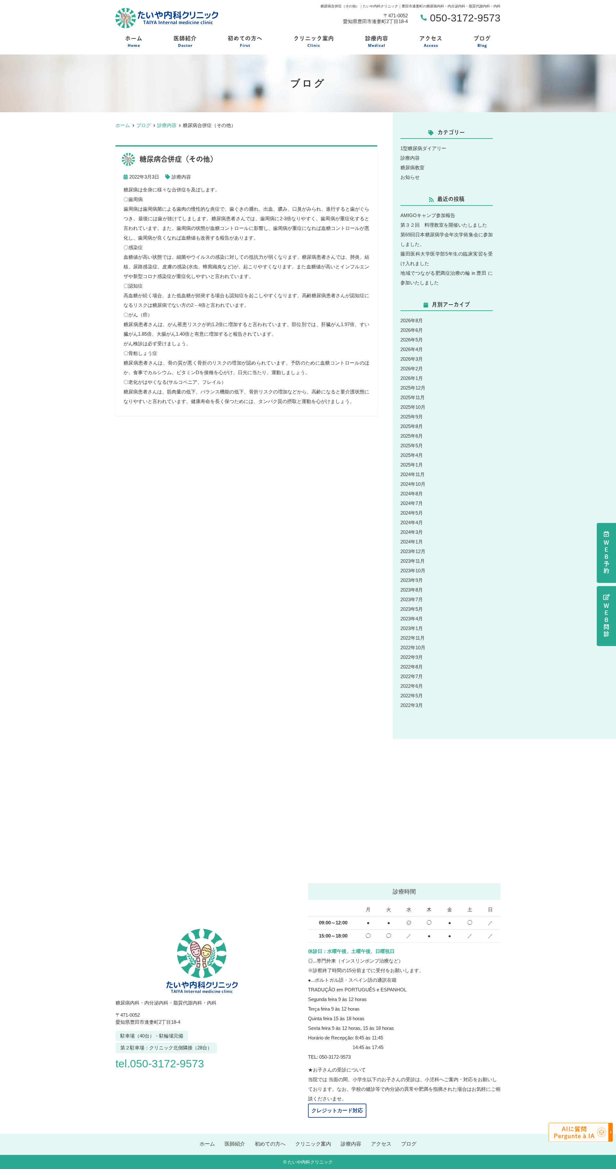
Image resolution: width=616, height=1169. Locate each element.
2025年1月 (411, 464)
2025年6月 (411, 436)
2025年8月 (411, 426)
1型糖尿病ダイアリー (423, 148)
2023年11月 (412, 561)
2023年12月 (412, 551)
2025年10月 (412, 407)
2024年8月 (411, 493)
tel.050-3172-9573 (160, 1063)
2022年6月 (411, 686)
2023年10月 (412, 570)
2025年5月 (411, 445)
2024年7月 (411, 503)
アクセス (430, 42)
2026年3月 (411, 359)
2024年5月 (411, 513)
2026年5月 (411, 339)
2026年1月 (411, 378)
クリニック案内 (314, 42)
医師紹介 (185, 42)
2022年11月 (412, 638)
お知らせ (410, 177)
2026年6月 (411, 330)
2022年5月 (411, 695)
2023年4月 (411, 618)
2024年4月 (411, 522)
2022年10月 (412, 647)
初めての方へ (245, 42)
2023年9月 (411, 580)
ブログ (482, 42)
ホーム (133, 42)
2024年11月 (412, 474)
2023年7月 (411, 599)
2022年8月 (411, 666)
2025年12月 (412, 388)
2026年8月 (411, 320)
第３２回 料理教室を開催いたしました (443, 225)
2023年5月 (411, 609)
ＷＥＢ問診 (606, 620)
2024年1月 (411, 541)
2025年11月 (412, 397)
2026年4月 (411, 349)
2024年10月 (412, 484)
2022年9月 (411, 657)
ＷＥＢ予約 (606, 557)
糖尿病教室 (412, 167)
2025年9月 (411, 416)
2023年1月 (411, 628)
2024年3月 (411, 532)
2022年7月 (411, 676)
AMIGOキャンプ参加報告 (427, 215)
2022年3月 (411, 705)
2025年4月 (411, 455)
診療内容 (376, 42)
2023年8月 (411, 590)
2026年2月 (411, 368)
